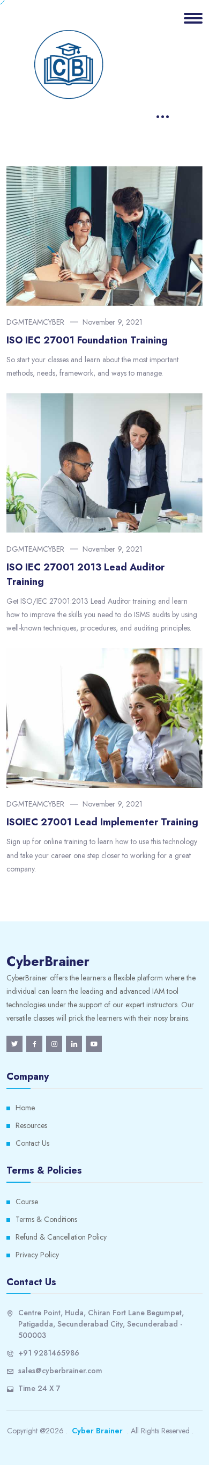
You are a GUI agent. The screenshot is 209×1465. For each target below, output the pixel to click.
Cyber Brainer (97, 1430)
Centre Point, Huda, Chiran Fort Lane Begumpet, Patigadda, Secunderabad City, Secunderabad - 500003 (101, 1324)
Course (27, 1201)
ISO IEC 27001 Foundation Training (87, 340)
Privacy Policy (37, 1254)
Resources (31, 1125)
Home (25, 1107)
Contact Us (32, 1143)
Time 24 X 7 (39, 1388)
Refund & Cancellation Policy (61, 1237)
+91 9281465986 (48, 1352)
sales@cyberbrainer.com (60, 1370)
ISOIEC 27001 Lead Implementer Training (102, 822)
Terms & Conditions (46, 1219)
